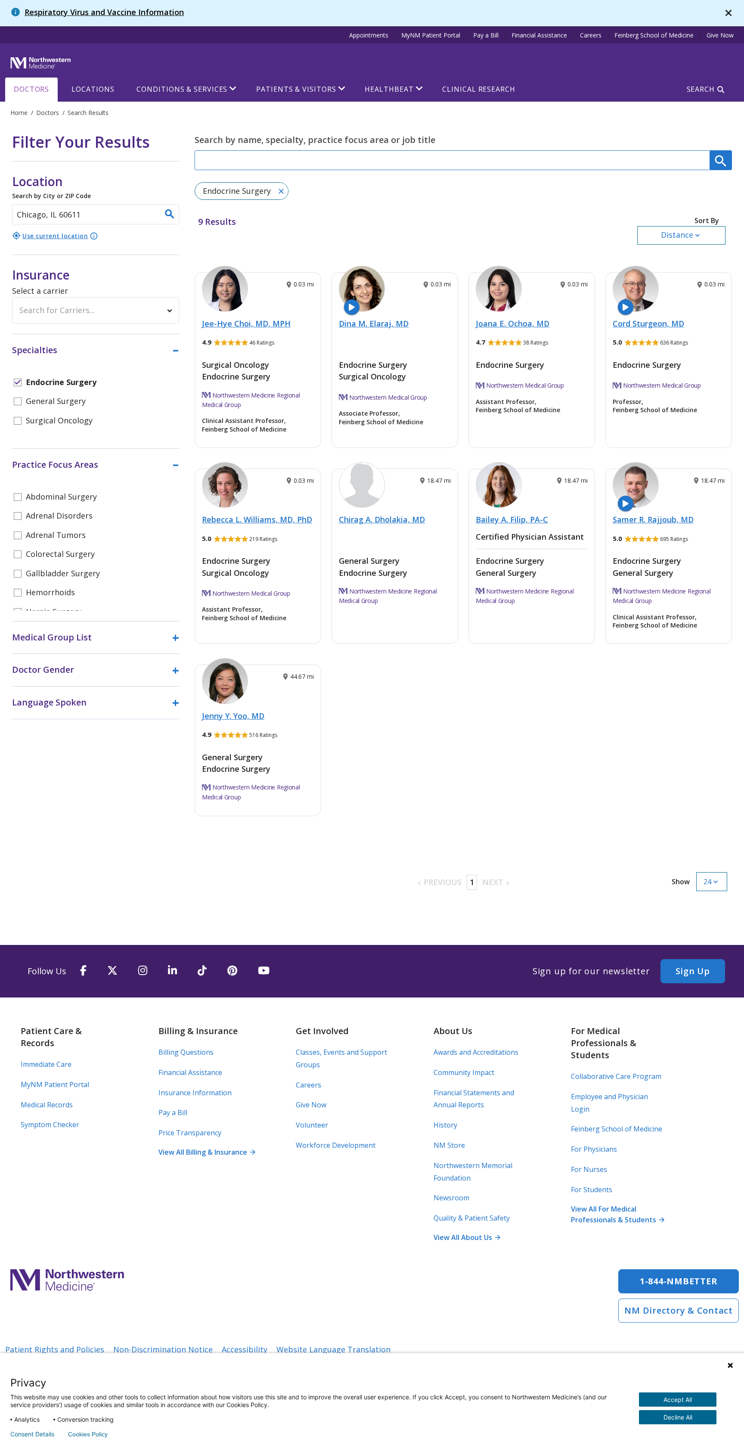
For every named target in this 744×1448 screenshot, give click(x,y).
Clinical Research (478, 89)
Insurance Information (195, 1092)
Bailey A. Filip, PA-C (512, 519)
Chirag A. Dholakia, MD (382, 519)
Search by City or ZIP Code (51, 186)
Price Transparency (189, 1132)
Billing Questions (186, 1052)
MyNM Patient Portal (430, 35)
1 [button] (472, 882)
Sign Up (693, 971)
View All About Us (467, 1237)
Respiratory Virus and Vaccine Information (104, 12)
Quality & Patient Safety (472, 1218)
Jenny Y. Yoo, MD (233, 716)
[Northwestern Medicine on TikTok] (202, 971)
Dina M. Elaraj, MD (374, 323)
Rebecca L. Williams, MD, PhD (257, 519)
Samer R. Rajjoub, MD (653, 519)
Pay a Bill (486, 35)
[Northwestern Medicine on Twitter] (112, 971)
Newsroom (451, 1198)
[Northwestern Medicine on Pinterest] (232, 971)
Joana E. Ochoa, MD (512, 323)
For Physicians (594, 1149)
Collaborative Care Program (616, 1076)
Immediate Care (46, 1064)
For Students (591, 1189)
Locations (92, 89)
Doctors (31, 89)
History (445, 1125)
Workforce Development (335, 1145)
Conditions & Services (181, 89)
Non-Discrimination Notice (163, 1349)
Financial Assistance (539, 35)
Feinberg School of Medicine (654, 35)
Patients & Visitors (296, 89)
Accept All (677, 1399)
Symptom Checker (50, 1124)
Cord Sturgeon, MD (648, 323)
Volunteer (312, 1125)
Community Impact (464, 1072)
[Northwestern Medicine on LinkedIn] (172, 971)
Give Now (720, 35)
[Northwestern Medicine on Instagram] (143, 971)
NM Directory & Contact (678, 1310)
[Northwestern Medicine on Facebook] (83, 971)
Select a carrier (40, 291)
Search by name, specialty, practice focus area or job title (315, 140)
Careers (590, 35)
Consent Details (32, 1434)
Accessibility (244, 1349)
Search (701, 89)
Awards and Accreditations (476, 1052)
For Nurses (589, 1169)
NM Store (449, 1145)
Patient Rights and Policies (54, 1349)
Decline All (677, 1417)
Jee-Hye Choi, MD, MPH (246, 323)
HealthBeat (389, 89)
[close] (728, 13)
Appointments (368, 35)
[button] (681, 230)
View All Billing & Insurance (206, 1152)
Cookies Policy (88, 1434)
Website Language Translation (333, 1349)
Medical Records (47, 1104)
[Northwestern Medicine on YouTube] (264, 971)
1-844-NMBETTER (679, 1281)
